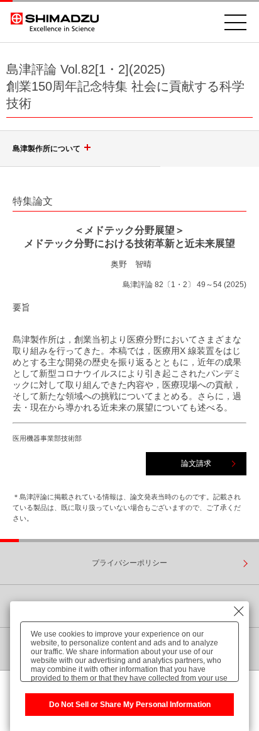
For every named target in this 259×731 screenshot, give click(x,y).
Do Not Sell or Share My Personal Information (130, 704)
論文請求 (196, 463)
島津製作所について (46, 148)
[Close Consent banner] (239, 611)
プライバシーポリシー (129, 562)
